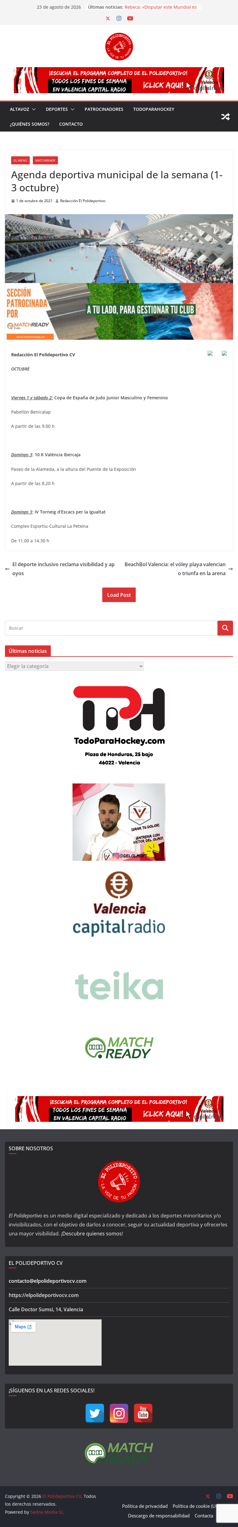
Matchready (45, 160)
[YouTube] (143, 1413)
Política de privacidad (145, 1506)
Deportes (57, 109)
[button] (32, 109)
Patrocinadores (104, 109)
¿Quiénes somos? (29, 124)
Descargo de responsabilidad (159, 1515)
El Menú (20, 160)
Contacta (204, 1515)
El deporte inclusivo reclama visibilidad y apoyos (63, 569)
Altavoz (19, 109)
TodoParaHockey (153, 109)
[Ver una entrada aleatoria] (225, 116)
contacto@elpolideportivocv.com (47, 1281)
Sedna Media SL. (47, 1512)
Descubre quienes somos (92, 1233)
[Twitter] (95, 1413)
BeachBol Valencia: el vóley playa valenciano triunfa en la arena (175, 569)
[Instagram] (119, 1413)
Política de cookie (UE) (196, 1506)
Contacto (71, 124)
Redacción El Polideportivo (82, 200)
